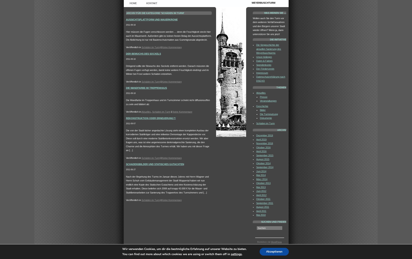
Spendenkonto (263, 65)
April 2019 (261, 139)
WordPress (276, 242)
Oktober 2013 (263, 183)
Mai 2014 (261, 175)
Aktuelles (146, 111)
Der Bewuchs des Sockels (143, 53)
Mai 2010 (261, 215)
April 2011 (261, 211)
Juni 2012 (261, 191)
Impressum (262, 73)
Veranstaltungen (268, 101)
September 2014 (264, 167)
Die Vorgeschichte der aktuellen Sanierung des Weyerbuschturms (268, 49)
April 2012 (261, 195)
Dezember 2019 (264, 135)
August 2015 (262, 159)
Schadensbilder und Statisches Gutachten (155, 164)
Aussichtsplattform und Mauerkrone (152, 19)
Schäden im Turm (151, 47)
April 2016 (261, 151)
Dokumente (266, 118)
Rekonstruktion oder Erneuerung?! (151, 118)
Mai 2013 (261, 187)
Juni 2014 (261, 171)
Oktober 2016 (263, 147)
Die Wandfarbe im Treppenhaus (146, 88)
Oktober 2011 (263, 199)
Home (133, 3)
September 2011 (264, 203)
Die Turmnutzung (269, 114)
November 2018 (264, 143)
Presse (263, 97)
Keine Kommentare (172, 47)
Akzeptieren (274, 252)
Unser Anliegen (264, 57)
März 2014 (261, 179)
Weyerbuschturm (263, 3)
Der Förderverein (265, 68)
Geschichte (262, 106)
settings (236, 254)
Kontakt (151, 3)
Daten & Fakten (264, 61)
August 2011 (262, 207)
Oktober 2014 (263, 163)
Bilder (263, 110)
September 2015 (264, 155)
